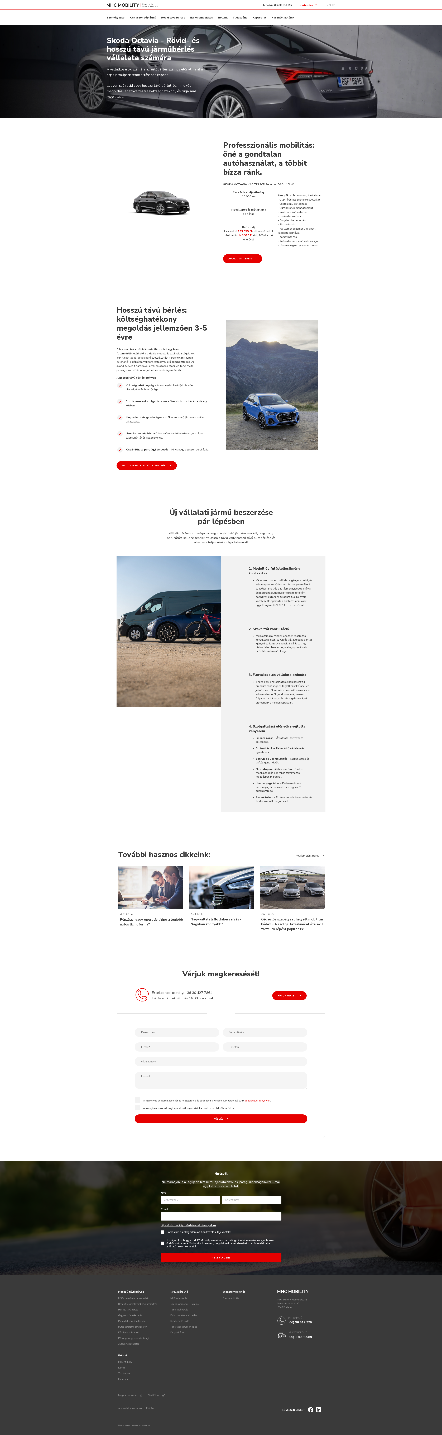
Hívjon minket (287, 995)
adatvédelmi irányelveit (257, 1100)
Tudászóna (240, 18)
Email (164, 1209)
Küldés (219, 1118)
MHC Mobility (125, 1362)
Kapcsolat (259, 18)
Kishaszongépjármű (143, 18)
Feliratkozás (221, 1257)
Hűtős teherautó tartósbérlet (132, 1326)
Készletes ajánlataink (129, 1332)
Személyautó (115, 18)
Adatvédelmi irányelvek (130, 1408)
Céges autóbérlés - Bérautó (184, 1304)
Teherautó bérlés (179, 1309)
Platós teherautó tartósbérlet (133, 1321)
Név (163, 1193)
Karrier (121, 1367)
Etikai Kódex (153, 1395)
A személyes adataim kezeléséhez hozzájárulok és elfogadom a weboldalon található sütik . (207, 1100)
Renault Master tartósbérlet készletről (137, 1304)
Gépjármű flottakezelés (130, 1315)
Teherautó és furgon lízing (183, 1326)
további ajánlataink (307, 856)
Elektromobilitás (201, 18)
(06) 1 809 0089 (300, 1337)
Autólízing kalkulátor (128, 1344)
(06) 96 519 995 (283, 5)
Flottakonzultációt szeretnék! (144, 465)
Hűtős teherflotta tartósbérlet (133, 1298)
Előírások (151, 1408)
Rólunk (223, 18)
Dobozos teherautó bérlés (183, 1315)
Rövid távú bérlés (173, 18)
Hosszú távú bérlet (128, 1309)
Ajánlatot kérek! (240, 258)
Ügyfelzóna (306, 5)
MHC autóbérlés (178, 1298)
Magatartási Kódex (127, 1395)
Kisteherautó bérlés (180, 1321)
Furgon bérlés (177, 1332)
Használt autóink (282, 18)
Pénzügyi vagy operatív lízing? (133, 1338)
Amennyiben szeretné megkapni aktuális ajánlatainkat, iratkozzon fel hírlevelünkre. (188, 1108)
